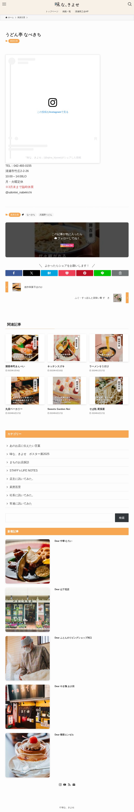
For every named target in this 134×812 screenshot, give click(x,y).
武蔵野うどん (46, 215)
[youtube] (64, 784)
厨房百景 (14, 41)
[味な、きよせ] (67, 4)
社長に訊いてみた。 (22, 495)
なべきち (31, 215)
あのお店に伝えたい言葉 (25, 445)
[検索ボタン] (130, 4)
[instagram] (60, 784)
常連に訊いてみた (21, 503)
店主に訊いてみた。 (22, 478)
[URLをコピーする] (120, 273)
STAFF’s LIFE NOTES (24, 470)
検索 (122, 517)
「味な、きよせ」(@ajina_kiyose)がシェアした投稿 (52, 157)
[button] (14, 273)
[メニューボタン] (4, 4)
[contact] (74, 784)
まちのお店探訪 (19, 462)
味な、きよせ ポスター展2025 (29, 453)
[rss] (69, 784)
